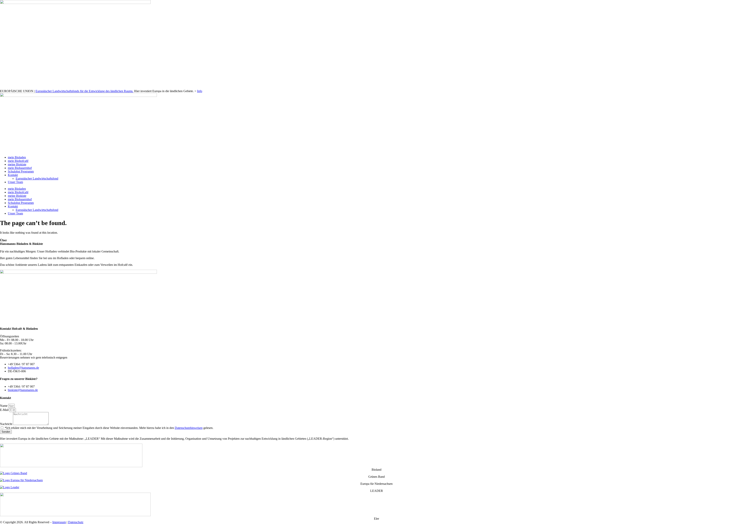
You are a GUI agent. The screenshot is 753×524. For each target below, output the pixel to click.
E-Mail (4, 409)
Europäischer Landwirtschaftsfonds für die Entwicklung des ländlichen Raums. (84, 91)
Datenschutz (75, 522)
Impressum (59, 522)
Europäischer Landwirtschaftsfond (37, 178)
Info (199, 91)
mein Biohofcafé (18, 161)
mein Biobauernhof (20, 168)
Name (4, 405)
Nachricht (6, 424)
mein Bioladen (17, 157)
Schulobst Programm (21, 171)
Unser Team (15, 182)
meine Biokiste (17, 164)
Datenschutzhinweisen (189, 428)
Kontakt (13, 175)
